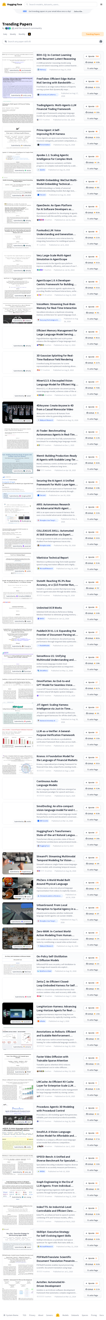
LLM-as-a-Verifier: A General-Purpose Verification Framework (56, 733)
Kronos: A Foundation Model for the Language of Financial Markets (57, 758)
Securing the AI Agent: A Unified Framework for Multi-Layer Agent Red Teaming (56, 482)
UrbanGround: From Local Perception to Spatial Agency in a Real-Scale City (56, 907)
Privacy (32, 1315)
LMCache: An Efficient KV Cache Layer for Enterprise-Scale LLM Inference (55, 1083)
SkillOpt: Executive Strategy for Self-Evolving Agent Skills (54, 1233)
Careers (49, 1315)
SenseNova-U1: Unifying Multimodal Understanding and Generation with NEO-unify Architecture (55, 658)
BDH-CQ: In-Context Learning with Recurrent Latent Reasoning (56, 56)
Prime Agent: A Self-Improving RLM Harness (51, 132)
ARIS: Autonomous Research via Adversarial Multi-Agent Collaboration (53, 506)
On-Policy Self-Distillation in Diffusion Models (52, 958)
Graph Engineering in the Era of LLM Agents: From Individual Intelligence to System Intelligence (57, 1184)
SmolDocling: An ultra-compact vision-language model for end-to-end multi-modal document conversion (57, 808)
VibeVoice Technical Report (52, 557)
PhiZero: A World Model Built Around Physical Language (53, 882)
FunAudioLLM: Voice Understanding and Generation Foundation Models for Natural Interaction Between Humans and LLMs (56, 232)
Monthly (22, 34)
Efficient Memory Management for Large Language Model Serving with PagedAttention (57, 332)
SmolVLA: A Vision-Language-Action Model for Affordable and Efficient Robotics (55, 1134)
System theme (12, 1315)
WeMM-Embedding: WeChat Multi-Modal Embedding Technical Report (57, 182)
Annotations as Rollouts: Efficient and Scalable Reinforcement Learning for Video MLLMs (56, 1033)
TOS (24, 1315)
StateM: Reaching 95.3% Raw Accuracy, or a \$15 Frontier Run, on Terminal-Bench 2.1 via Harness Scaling (57, 583)
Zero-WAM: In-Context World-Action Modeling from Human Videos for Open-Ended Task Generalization (54, 933)
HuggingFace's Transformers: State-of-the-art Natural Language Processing (57, 833)
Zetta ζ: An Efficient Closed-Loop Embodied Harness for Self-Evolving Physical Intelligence (56, 983)
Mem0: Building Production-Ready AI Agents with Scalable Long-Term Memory (57, 457)
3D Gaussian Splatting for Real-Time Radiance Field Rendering (55, 357)
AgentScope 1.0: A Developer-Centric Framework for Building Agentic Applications (55, 282)
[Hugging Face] (58, 1315)
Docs (102, 1315)
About (40, 1315)
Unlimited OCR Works (49, 607)
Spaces (85, 1315)
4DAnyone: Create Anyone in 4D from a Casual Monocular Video (55, 407)
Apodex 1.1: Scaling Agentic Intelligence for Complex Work (54, 157)
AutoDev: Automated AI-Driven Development (51, 1284)
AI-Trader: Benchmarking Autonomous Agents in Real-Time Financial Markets (56, 432)
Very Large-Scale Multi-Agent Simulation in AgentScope (54, 257)
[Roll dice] (101, 41)
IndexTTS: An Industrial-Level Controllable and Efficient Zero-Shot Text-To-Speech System (55, 1209)
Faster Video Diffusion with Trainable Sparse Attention (52, 1058)
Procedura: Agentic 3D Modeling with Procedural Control (55, 1108)
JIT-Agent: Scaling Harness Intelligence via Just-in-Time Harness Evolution (53, 706)
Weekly (13, 34)
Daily (5, 34)
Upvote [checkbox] (93, 56)
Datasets (75, 1315)
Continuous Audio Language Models (47, 783)
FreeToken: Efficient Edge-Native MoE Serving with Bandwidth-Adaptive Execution (56, 80)
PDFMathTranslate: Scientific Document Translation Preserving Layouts (56, 1259)
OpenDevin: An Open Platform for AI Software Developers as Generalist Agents (54, 207)
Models (66, 1315)
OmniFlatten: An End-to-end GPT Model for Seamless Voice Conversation (54, 683)
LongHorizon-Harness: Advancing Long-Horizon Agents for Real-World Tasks (56, 1008)
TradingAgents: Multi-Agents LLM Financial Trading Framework (56, 107)
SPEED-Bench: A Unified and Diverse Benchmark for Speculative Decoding (57, 1158)
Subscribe (78, 11)
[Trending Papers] (29, 34)
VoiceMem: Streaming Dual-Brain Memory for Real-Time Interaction (57, 306)
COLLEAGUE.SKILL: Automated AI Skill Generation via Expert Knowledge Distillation (55, 532)
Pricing (94, 1315)
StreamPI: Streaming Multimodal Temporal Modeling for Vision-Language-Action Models (56, 858)
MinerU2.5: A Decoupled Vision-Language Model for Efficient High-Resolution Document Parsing (57, 382)
